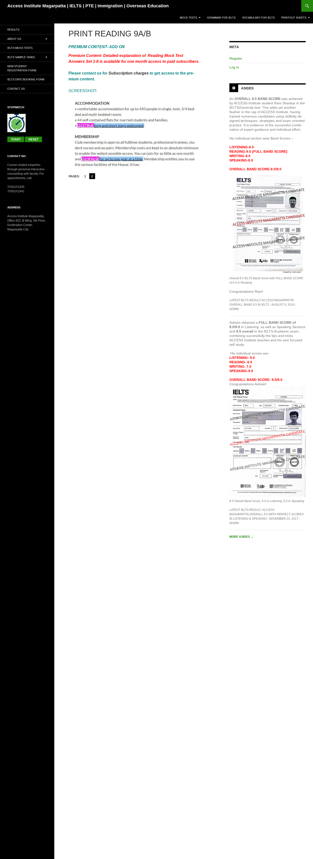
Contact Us (16, 88)
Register (235, 58)
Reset (33, 139)
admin (234, 309)
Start (16, 139)
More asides (241, 536)
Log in (234, 67)
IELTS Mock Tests (20, 47)
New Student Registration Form (21, 68)
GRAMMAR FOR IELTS (221, 17)
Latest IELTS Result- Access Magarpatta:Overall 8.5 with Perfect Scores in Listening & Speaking (266, 514)
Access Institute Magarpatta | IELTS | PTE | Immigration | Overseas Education (88, 5)
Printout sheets (293, 17)
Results (13, 29)
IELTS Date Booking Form (25, 79)
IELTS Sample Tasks (21, 57)
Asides (247, 88)
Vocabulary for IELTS (258, 17)
